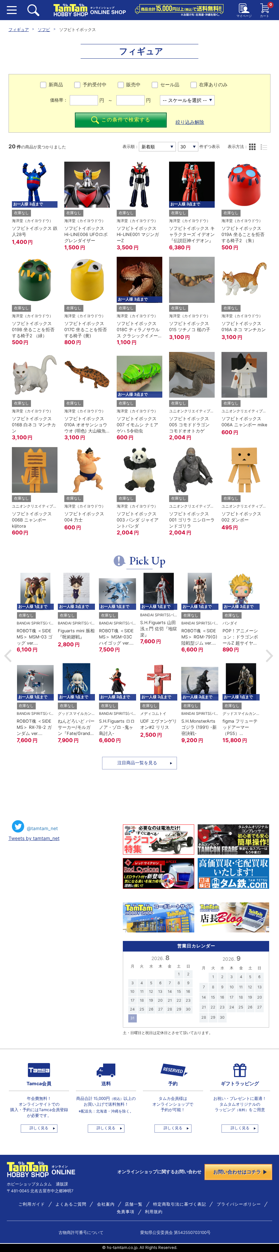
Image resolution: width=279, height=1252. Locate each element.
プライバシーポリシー (239, 1204)
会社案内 (106, 1204)
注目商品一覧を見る (137, 762)
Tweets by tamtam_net (34, 838)
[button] (8, 655)
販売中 (133, 84)
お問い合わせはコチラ (237, 1172)
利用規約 (154, 1211)
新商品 (56, 84)
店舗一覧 (134, 1204)
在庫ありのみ (213, 84)
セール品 (169, 84)
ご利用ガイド (31, 1204)
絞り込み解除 (190, 122)
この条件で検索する (125, 120)
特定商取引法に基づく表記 (179, 1204)
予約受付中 (94, 84)
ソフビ (44, 29)
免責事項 (125, 1211)
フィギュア (19, 29)
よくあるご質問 (70, 1204)
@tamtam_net (42, 828)
